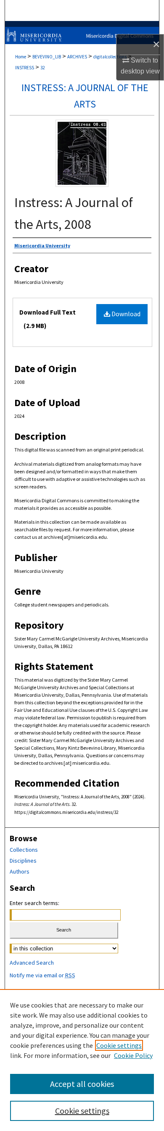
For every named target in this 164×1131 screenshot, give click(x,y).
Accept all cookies (82, 1084)
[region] (82, 1060)
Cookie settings (119, 1045)
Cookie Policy (133, 1055)
